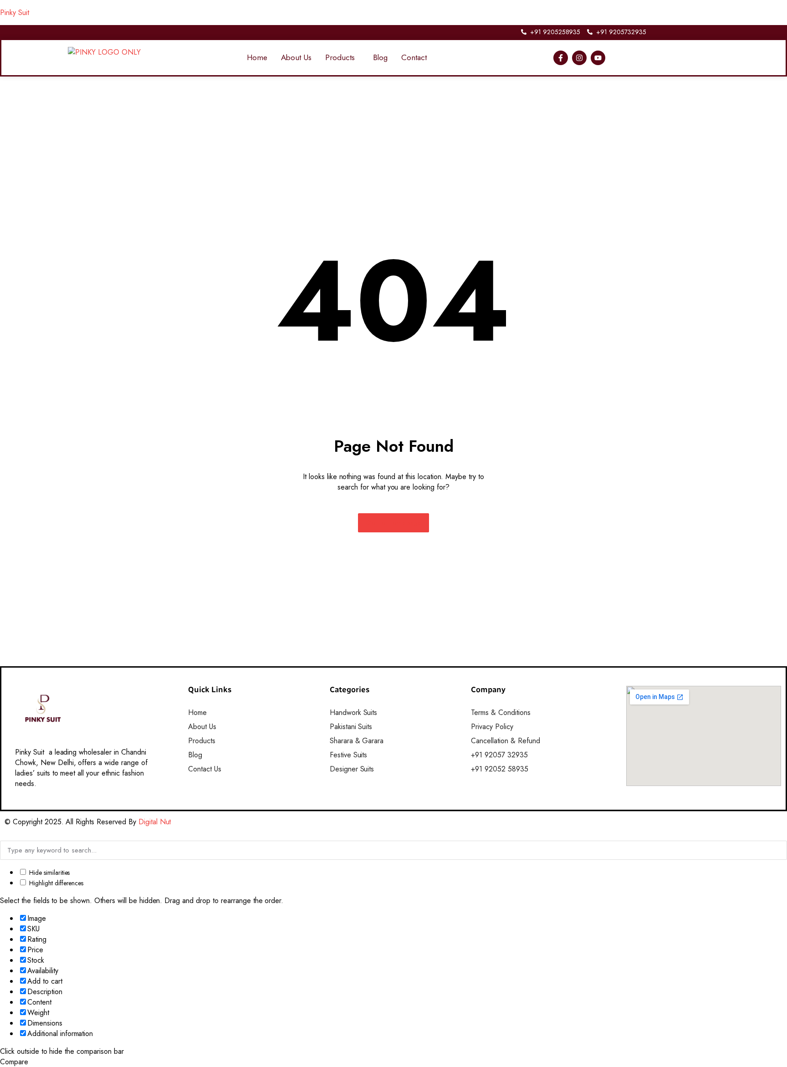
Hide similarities (48, 872)
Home (257, 57)
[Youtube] (598, 58)
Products (340, 57)
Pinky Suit (14, 12)
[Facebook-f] (560, 58)
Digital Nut (154, 822)
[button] (342, 57)
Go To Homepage (393, 523)
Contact (414, 57)
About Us (296, 57)
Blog (380, 57)
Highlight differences (55, 883)
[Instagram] (579, 58)
